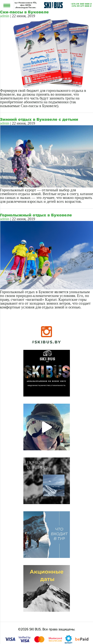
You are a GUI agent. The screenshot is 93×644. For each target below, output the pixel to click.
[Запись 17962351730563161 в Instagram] (46, 427)
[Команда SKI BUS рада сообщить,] (46, 373)
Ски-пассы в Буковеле (24, 12)
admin (4, 16)
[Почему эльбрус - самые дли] (46, 480)
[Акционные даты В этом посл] (46, 588)
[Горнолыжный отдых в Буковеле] (46, 288)
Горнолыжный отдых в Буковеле (36, 215)
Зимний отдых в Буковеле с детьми (39, 119)
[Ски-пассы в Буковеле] (46, 87)
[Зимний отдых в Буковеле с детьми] (46, 186)
